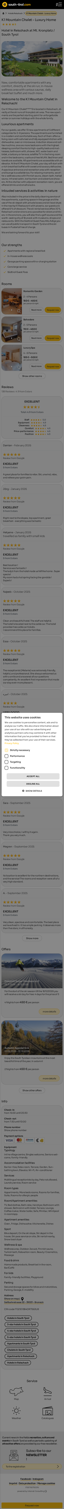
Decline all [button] (33, 784)
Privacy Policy (12, 743)
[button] (32, 791)
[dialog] (32, 754)
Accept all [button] (33, 776)
